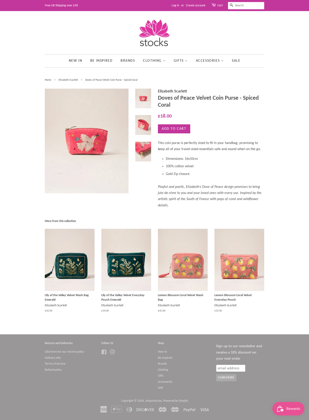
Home (48, 80)
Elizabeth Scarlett (68, 80)
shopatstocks (153, 400)
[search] (246, 5)
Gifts (179, 61)
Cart (220, 5)
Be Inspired (101, 61)
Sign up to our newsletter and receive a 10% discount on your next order (239, 352)
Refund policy (53, 369)
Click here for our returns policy (64, 351)
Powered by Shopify (175, 400)
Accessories (208, 61)
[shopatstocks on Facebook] (104, 353)
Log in (175, 5)
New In (75, 61)
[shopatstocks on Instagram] (112, 353)
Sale (236, 61)
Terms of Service (55, 363)
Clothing (153, 61)
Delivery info (53, 357)
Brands (128, 61)
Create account (195, 5)
